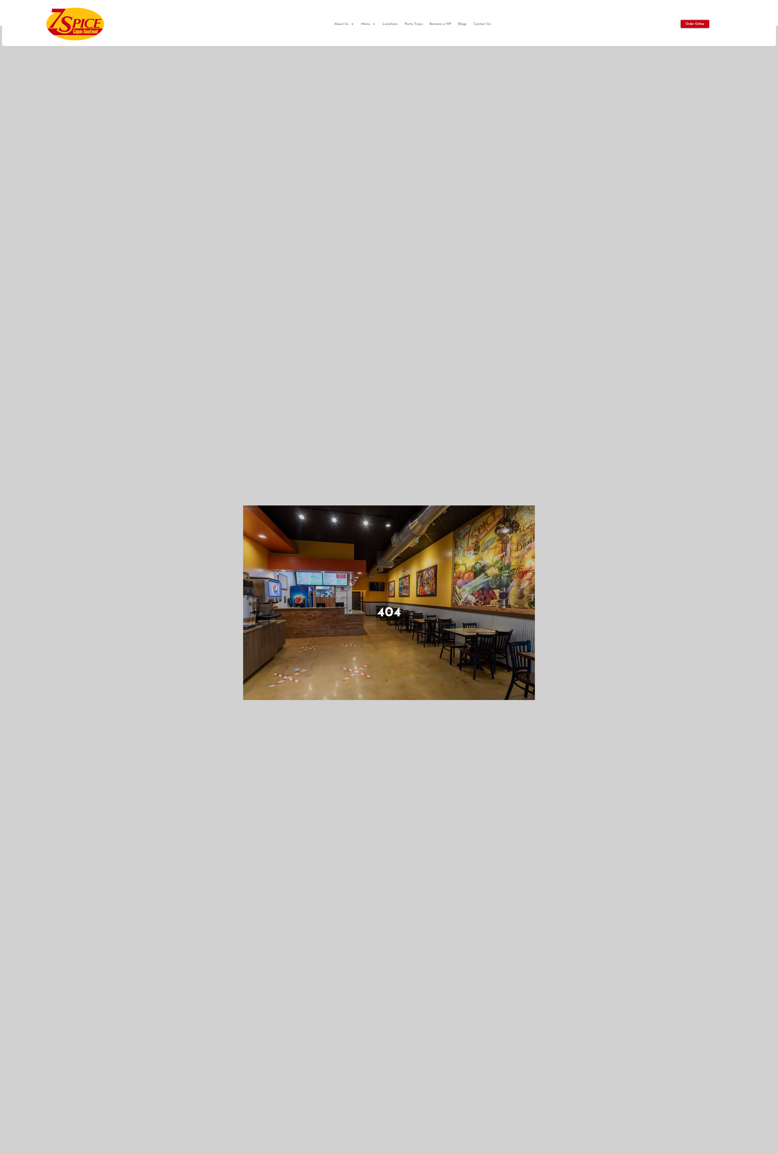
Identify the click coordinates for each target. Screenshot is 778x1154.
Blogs (462, 24)
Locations (390, 24)
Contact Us (482, 24)
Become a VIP (440, 24)
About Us (341, 24)
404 (389, 613)
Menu (365, 24)
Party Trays (414, 24)
